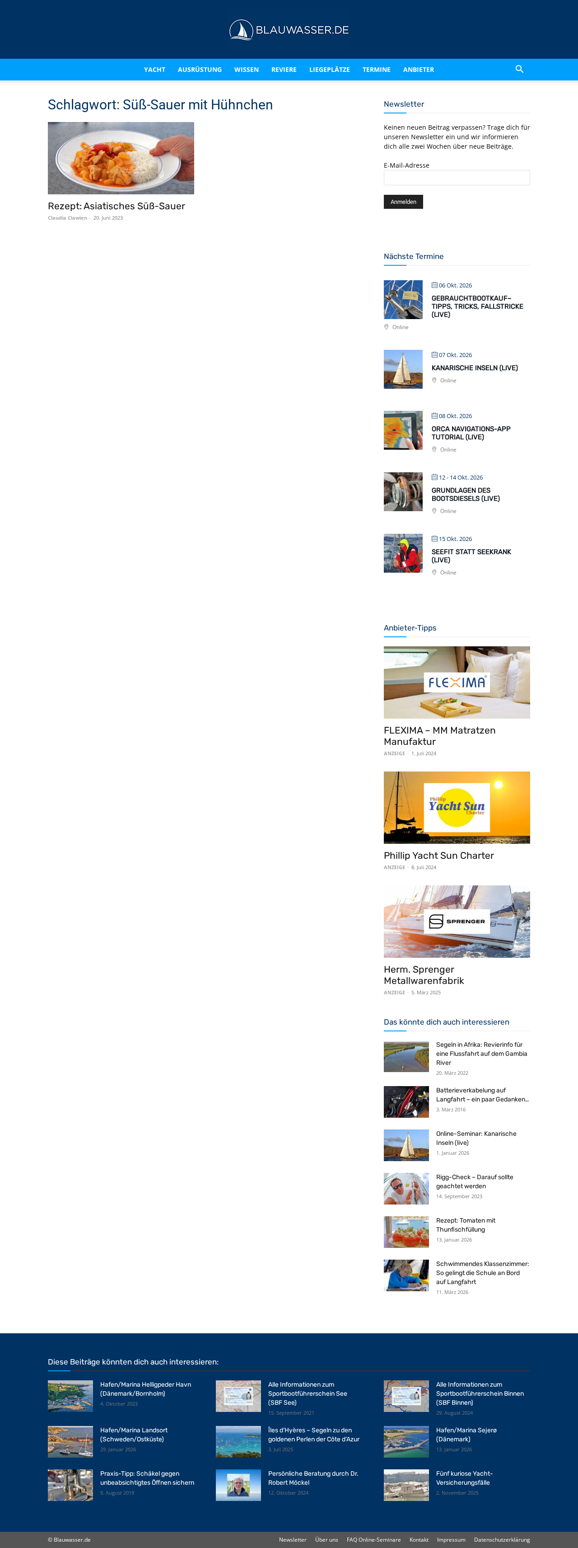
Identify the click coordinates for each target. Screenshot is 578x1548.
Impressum (451, 1539)
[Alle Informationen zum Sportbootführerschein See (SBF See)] (238, 1396)
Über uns (326, 1539)
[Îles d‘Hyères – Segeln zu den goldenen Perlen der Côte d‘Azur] (238, 1442)
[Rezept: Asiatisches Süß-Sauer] (121, 158)
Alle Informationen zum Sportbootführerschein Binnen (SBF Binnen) (480, 1394)
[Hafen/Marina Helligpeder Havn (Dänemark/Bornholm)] (70, 1396)
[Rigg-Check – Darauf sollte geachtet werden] (406, 1189)
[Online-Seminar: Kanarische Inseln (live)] (406, 1145)
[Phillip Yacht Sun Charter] (457, 808)
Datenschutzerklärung (502, 1539)
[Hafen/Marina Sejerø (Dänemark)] (406, 1442)
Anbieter (430, 69)
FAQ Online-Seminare (374, 1539)
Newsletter (293, 1539)
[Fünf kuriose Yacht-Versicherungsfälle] (406, 1485)
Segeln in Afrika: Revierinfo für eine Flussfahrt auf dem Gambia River (481, 1054)
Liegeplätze (341, 69)
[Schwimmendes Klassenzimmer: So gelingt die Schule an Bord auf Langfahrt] (406, 1275)
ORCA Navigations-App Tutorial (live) (471, 433)
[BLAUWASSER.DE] (289, 29)
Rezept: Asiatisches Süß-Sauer (116, 206)
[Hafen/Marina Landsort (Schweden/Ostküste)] (70, 1442)
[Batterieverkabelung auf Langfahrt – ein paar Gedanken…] (406, 1102)
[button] (519, 69)
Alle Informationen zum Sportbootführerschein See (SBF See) (307, 1394)
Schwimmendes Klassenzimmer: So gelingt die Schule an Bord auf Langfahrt (482, 1273)
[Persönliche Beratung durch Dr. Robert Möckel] (238, 1485)
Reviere (288, 69)
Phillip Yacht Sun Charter (439, 855)
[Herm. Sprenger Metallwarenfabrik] (457, 921)
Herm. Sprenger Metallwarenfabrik (424, 975)
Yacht (135, 69)
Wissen (243, 69)
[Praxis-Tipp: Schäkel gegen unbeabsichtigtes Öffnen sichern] (70, 1485)
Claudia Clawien (67, 217)
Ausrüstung (188, 69)
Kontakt (419, 1539)
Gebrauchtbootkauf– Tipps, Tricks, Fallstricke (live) (477, 306)
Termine (388, 69)
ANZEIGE (394, 753)
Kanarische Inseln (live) (475, 368)
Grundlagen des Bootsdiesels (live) (466, 494)
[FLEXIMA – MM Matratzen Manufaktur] (457, 682)
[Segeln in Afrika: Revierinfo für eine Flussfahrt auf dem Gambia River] (406, 1056)
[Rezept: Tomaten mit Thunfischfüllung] (406, 1232)
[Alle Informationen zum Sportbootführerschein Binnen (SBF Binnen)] (406, 1396)
